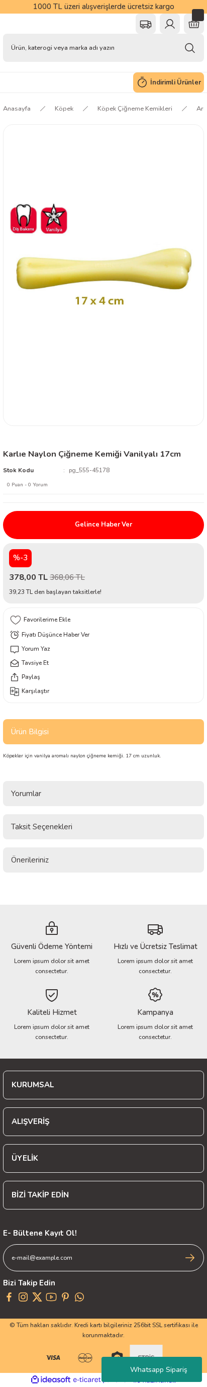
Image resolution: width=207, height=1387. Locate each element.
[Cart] (194, 24)
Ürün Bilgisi (30, 732)
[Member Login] (170, 24)
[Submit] (190, 1257)
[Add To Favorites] (103, 620)
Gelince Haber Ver (103, 524)
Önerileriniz (30, 860)
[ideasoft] (51, 1379)
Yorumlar (26, 794)
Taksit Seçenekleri (41, 827)
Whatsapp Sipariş (158, 1369)
